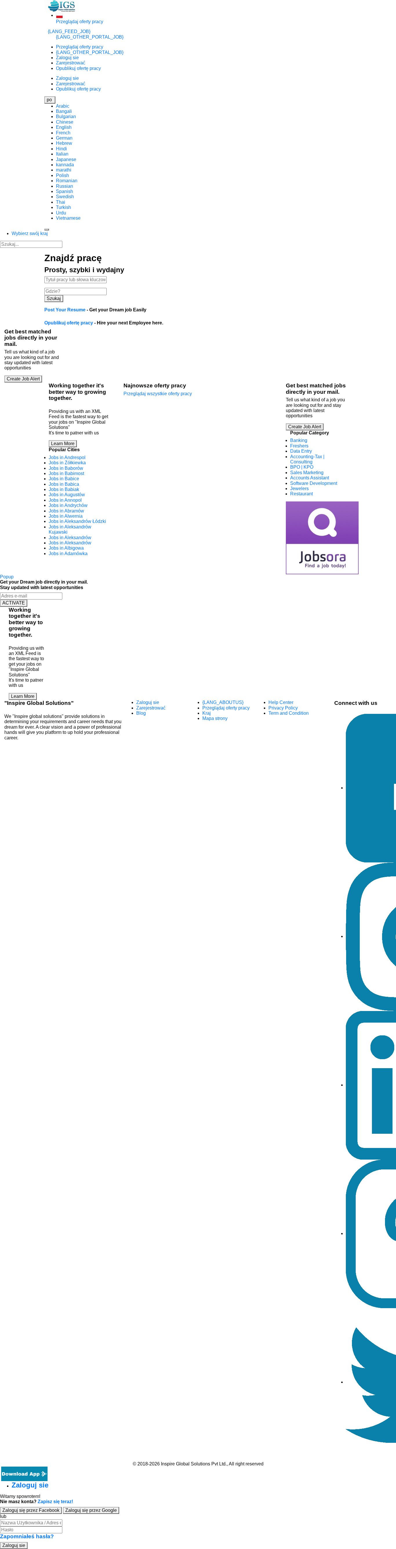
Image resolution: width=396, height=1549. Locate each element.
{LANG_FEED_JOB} (69, 31)
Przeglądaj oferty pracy (79, 21)
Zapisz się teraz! (55, 1501)
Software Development (313, 483)
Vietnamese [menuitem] (68, 218)
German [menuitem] (64, 138)
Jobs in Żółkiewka (67, 462)
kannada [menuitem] (65, 164)
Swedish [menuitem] (65, 196)
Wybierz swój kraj (30, 233)
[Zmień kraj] (59, 15)
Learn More (63, 443)
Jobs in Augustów (67, 494)
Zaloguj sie (67, 57)
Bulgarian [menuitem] (66, 116)
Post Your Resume (65, 309)
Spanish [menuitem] (64, 191)
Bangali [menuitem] (64, 111)
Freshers (299, 445)
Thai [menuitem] (60, 202)
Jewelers (299, 488)
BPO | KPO (301, 467)
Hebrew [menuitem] (64, 143)
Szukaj (54, 298)
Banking (298, 440)
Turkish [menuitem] (63, 207)
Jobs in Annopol (65, 500)
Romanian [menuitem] (66, 180)
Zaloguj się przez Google (91, 1510)
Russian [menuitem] (64, 186)
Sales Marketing (307, 472)
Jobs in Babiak (64, 489)
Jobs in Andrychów (68, 505)
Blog (141, 713)
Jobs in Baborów (66, 468)
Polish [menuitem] (62, 175)
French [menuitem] (63, 132)
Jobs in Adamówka (68, 553)
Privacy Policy (283, 707)
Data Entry (301, 451)
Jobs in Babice (64, 478)
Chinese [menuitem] (64, 122)
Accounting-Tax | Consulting (307, 459)
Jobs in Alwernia (66, 516)
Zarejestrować (70, 62)
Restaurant (301, 493)
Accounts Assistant (309, 477)
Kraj (206, 713)
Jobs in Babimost (66, 473)
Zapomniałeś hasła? (27, 1536)
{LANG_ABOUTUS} (223, 702)
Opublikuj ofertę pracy (78, 68)
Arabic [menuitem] (62, 106)
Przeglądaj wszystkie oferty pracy (157, 393)
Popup (7, 576)
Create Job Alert (23, 378)
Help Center (280, 702)
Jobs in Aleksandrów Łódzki (77, 521)
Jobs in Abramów (66, 510)
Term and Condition (288, 713)
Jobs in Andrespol (67, 457)
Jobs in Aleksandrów (70, 537)
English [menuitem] (64, 127)
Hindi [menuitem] (61, 148)
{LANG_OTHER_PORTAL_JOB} (89, 37)
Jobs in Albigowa (66, 548)
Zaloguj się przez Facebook (30, 1510)
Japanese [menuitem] (66, 159)
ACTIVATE (13, 602)
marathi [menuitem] (63, 169)
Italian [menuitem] (62, 153)
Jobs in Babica (64, 484)
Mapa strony (215, 718)
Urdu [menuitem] (61, 212)
